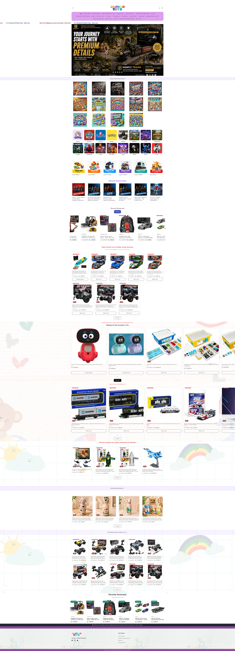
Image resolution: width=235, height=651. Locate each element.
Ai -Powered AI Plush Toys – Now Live (32, 23)
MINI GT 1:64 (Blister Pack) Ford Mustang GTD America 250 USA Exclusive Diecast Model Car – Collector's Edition (200, 424)
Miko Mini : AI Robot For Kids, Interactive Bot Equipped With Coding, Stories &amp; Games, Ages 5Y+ (125, 365)
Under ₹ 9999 (138, 174)
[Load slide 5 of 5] (122, 72)
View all (117, 317)
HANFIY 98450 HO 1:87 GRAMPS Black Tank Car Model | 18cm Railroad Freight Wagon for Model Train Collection (126, 424)
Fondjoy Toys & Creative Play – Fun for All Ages (125, 199)
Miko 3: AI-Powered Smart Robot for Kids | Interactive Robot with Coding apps (86, 364)
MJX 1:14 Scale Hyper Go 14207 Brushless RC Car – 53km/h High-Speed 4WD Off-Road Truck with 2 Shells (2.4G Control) (79, 557)
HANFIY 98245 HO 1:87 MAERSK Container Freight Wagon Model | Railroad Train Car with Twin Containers (88, 424)
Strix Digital (128, 650)
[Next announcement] (163, 1)
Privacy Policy (121, 636)
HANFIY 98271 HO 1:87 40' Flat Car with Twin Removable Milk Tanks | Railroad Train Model (163, 424)
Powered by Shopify (116, 650)
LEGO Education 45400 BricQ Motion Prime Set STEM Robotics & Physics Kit (162, 364)
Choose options (80, 279)
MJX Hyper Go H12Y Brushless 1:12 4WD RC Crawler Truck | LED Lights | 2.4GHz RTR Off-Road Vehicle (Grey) (117, 557)
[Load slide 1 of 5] (113, 72)
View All (118, 211)
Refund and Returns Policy (124, 638)
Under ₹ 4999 (122, 174)
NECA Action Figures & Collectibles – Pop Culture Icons (141, 199)
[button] (73, 8)
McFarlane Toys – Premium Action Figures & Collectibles (109, 199)
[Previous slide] (110, 72)
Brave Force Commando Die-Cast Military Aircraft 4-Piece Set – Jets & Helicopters (82, 470)
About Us (120, 640)
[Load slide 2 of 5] (115, 72)
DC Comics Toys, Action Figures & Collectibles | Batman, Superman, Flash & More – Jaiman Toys (94, 199)
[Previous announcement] (72, 1)
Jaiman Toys (109, 650)
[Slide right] (120, 377)
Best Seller (153, 174)
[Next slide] (125, 72)
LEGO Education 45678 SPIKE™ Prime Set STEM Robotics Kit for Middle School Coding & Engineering (201, 365)
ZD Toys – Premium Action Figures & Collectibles (155, 199)
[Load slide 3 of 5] (117, 72)
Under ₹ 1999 (107, 174)
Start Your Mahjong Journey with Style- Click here (69, 23)
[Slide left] (114, 377)
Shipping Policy (121, 642)
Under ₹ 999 (91, 174)
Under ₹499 (75, 174)
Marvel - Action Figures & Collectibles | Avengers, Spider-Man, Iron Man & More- (78, 199)
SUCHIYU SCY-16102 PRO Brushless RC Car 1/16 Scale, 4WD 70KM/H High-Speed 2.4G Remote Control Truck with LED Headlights (99, 557)
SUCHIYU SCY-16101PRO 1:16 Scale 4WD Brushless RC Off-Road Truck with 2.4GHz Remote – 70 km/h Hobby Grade (117, 582)
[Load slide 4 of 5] (120, 72)
